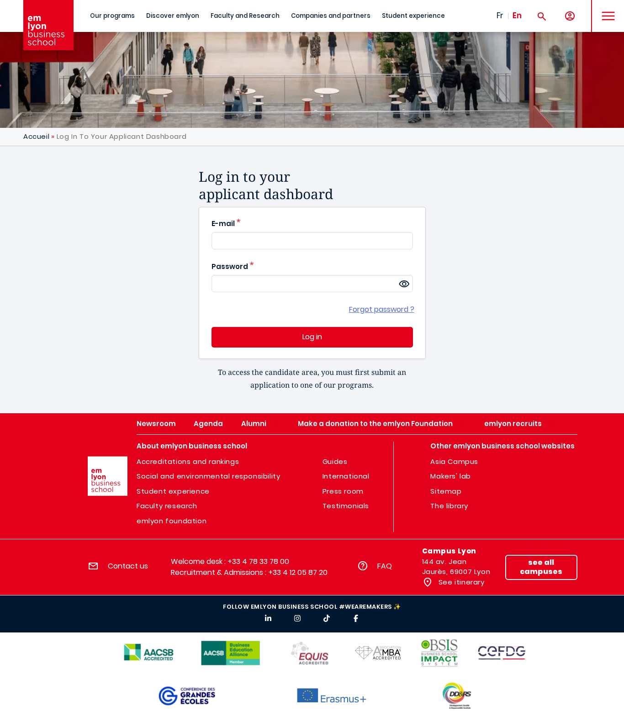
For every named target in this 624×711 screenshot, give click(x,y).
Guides (335, 461)
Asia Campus (454, 461)
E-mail (223, 223)
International (346, 476)
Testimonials (346, 506)
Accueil (36, 136)
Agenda (208, 423)
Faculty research (167, 506)
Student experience (413, 15)
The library (449, 506)
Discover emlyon (172, 15)
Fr (500, 15)
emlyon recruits (513, 423)
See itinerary (460, 582)
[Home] (48, 25)
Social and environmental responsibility (208, 476)
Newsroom (156, 423)
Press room (343, 491)
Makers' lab (450, 476)
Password (230, 266)
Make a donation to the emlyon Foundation (375, 423)
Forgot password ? (381, 309)
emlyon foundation (171, 521)
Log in (312, 337)
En (517, 15)
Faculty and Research (245, 15)
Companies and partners (330, 15)
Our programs (112, 15)
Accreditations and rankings (188, 461)
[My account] (570, 16)
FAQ (384, 566)
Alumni (253, 423)
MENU (605, 9)
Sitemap (445, 491)
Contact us (128, 566)
